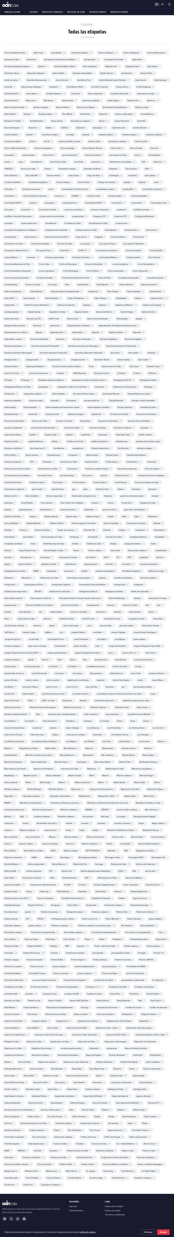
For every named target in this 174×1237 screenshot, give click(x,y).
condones (122, 210)
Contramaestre (132, 230)
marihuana (82, 762)
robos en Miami (154, 1062)
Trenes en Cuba (61, 1144)
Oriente (68, 885)
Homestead (160, 530)
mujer (142, 823)
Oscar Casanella (131, 885)
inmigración (11, 585)
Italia (8, 619)
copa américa (31, 237)
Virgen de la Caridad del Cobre (115, 1157)
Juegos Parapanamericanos (88, 653)
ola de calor (151, 871)
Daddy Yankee (35, 312)
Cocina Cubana (64, 182)
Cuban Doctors (158, 298)
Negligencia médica (146, 851)
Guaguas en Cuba (149, 503)
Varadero (55, 1151)
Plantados (118, 939)
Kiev (86, 660)
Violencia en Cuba (60, 1157)
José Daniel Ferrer (57, 639)
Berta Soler (86, 114)
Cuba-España (31, 298)
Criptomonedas (134, 257)
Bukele (50, 128)
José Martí (102, 639)
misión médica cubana (128, 810)
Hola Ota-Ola (90, 530)
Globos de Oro (11, 496)
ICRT (130, 557)
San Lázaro (61, 1082)
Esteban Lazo (123, 441)
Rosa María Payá (98, 1069)
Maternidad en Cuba (116, 769)
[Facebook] (4, 1218)
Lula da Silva (126, 741)
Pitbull (103, 939)
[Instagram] (17, 1218)
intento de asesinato (141, 591)
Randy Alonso (104, 1001)
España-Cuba (52, 435)
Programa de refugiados (76, 980)
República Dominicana (43, 1048)
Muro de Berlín (12, 837)
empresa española (13, 400)
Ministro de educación (43, 810)
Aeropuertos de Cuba (115, 59)
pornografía (98, 953)
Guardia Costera (69, 510)
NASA (54, 851)
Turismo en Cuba (100, 1144)
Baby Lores (32, 100)
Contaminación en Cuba (87, 230)
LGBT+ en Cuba (49, 700)
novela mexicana (34, 871)
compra (33, 203)
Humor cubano (96, 550)
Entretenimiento (13, 414)
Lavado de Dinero (158, 673)
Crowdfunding (11, 285)
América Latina (12, 12)
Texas (132, 1123)
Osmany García (154, 885)
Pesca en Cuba (32, 939)
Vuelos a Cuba (89, 1164)
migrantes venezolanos (61, 796)
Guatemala (90, 510)
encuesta (55, 400)
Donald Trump (154, 366)
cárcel (48, 141)
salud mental (139, 1076)
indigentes (52, 571)
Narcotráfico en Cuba (34, 851)
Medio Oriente (76, 775)
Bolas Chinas (58, 121)
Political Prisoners (34, 953)
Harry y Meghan (12, 523)
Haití (138, 516)
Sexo (72, 1110)
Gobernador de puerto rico (85, 496)
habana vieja (73, 516)
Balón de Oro (134, 100)
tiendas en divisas (14, 1130)
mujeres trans (52, 830)
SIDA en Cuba (140, 1110)
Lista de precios (51, 721)
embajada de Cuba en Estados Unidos (90, 380)
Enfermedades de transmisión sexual (63, 407)
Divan (92, 366)
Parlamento (92, 905)
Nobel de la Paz (81, 864)
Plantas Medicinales (140, 939)
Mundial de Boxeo (152, 830)
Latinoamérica (117, 673)
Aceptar (163, 1232)
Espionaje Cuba (124, 435)
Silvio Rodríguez (12, 1116)
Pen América (127, 926)
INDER (37, 571)
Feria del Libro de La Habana (18, 475)
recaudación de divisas (107, 1007)
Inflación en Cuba (157, 571)
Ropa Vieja (77, 1069)
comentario (10, 196)
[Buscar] (169, 4)
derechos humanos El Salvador (46, 346)
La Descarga (11, 666)
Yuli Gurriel (10, 1185)
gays (86, 489)
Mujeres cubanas (29, 830)
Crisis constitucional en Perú (18, 264)
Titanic (58, 1130)
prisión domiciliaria (136, 973)
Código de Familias (107, 182)
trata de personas (37, 1144)
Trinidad (81, 1144)
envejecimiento (53, 414)
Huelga (114, 544)
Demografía (123, 319)
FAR (33, 462)
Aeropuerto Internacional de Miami (61, 59)
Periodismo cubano (14, 932)
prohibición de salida (104, 980)
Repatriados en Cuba (61, 1042)
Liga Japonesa (114, 714)
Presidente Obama (13, 973)
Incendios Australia (149, 564)
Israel (152, 612)
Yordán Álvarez (76, 1178)
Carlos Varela (137, 148)
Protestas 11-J (94, 987)
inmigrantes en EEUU (35, 585)
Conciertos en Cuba (48, 210)
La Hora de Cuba (121, 666)
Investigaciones (119, 12)
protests (31, 994)
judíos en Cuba (81, 646)
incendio (110, 564)
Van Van (38, 1151)
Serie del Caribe (101, 1103)
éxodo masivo (33, 455)
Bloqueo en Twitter (14, 121)
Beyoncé (104, 114)
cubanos (104, 305)
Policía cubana (155, 946)
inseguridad (121, 585)
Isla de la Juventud (80, 612)
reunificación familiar (15, 1055)
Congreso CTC (100, 216)
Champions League (68, 169)
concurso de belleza (74, 210)
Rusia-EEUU (30, 1076)
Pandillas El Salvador (102, 898)
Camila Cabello (12, 135)
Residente (94, 1048)
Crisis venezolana (117, 271)
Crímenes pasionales (55, 257)
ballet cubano (114, 100)
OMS (53, 878)
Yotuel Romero (120, 1178)
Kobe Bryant (121, 660)
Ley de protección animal (54, 694)
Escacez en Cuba (41, 421)
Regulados (145, 1021)
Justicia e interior (13, 660)
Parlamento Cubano (114, 905)
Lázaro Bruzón (12, 680)
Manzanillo (89, 755)
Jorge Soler (34, 639)
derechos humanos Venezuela (54, 353)
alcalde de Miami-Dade (65, 66)
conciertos (27, 210)
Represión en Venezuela (146, 1042)
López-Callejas (73, 728)
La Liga (139, 666)
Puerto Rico (116, 994)
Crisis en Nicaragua (69, 264)
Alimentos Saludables (83, 73)
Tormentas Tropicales (15, 1137)
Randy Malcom (124, 1001)
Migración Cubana (156, 789)
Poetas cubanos (132, 946)
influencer (9, 578)
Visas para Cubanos (146, 1157)
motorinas (10, 823)
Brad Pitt (142, 121)
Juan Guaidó (61, 646)
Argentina (55, 87)
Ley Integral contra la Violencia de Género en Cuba (120, 694)
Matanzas (93, 769)
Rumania (118, 1069)
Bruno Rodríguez (13, 128)
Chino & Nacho (11, 175)
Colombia (10, 189)
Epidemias (98, 414)
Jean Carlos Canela (151, 626)
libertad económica (74, 707)
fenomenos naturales (128, 469)
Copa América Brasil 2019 (57, 237)
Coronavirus (139, 237)
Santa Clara (54, 1089)
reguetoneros (63, 1021)
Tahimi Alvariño (80, 1116)
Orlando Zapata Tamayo (105, 885)
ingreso (103, 578)
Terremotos (115, 1123)
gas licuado (39, 489)
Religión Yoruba (12, 1042)
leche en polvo (53, 680)
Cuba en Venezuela (14, 291)
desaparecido (33, 360)
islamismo (102, 612)
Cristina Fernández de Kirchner (77, 278)
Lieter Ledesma (92, 714)
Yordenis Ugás (98, 1178)
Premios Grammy (124, 960)
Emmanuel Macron (112, 394)
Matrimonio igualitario (143, 769)
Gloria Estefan (32, 496)
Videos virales (150, 1151)
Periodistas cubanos (75, 932)
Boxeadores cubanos (82, 121)
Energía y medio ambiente (144, 400)
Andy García (141, 80)
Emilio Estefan (59, 394)
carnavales (10, 155)
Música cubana (72, 837)
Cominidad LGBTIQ (13, 203)
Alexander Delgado (36, 73)
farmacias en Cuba (69, 462)
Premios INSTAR (147, 960)
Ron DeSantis (58, 1069)
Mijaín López (131, 796)
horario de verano (115, 537)
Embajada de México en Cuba (18, 387)
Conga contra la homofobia (53, 216)
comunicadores (70, 203)
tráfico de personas (139, 1137)
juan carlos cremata (38, 646)
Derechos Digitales (135, 339)
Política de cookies (113, 1211)
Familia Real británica (137, 455)
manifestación (11, 755)
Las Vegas (78, 673)
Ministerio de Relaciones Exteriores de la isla (108, 803)
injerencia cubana (149, 578)
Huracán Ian (27, 557)
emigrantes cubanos (35, 394)
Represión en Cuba (88, 1042)
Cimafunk (133, 175)
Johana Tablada (119, 632)
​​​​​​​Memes (106, 775)
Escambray (86, 421)
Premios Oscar (38, 966)
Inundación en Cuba (159, 598)
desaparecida (12, 360)
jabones (48, 619)
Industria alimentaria (106, 571)
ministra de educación (15, 810)
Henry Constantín (112, 523)
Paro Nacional (11, 912)
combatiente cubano (106, 189)
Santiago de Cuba (117, 1089)
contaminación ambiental (57, 230)
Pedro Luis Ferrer (91, 919)
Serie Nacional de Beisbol (129, 1103)
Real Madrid (10, 1007)
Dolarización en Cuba (113, 366)
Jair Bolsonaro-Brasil (15, 626)
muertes (86, 823)
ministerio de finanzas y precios (66, 803)
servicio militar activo (52, 1110)
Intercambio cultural (14, 598)
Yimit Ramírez (128, 1171)
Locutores (38, 728)
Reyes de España (94, 1055)
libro (39, 714)
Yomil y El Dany (54, 1178)
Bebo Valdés (11, 114)
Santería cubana (93, 1089)
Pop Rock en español (76, 953)
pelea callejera (156, 919)
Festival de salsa (37, 482)
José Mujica (120, 639)
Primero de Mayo (111, 973)
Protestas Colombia (119, 987)
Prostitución (158, 980)
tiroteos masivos (38, 1130)
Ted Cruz (9, 1123)
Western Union (32, 1171)
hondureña (94, 537)
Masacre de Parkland (44, 769)
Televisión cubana (64, 1123)
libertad (84, 700)
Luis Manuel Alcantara (15, 741)
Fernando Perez (46, 475)
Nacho (110, 844)
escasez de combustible (140, 421)
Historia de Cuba (43, 530)
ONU (88, 878)
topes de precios (117, 1130)
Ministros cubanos (70, 810)
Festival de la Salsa (14, 482)
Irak (148, 605)
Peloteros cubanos (61, 926)
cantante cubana (107, 135)
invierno (111, 605)
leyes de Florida (13, 700)
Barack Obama (63, 107)
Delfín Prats (55, 319)
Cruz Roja (53, 285)
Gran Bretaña (28, 503)
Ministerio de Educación (32, 803)
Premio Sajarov (79, 960)
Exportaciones (54, 455)
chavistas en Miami (93, 169)
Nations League (72, 851)
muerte (70, 823)
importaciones (91, 564)
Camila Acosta (119, 128)
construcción (122, 223)
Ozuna (30, 891)
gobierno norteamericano (133, 496)
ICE (118, 557)
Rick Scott (138, 1055)
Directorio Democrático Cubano (67, 366)
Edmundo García (102, 373)
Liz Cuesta (105, 721)
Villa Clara (10, 1157)
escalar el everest (65, 421)
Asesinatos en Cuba (147, 94)
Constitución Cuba (73, 223)
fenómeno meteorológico (98, 469)
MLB (24, 816)
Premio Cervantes (36, 960)
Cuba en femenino (150, 285)
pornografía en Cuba (121, 953)
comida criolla (94, 196)
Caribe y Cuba (95, 141)
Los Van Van (159, 728)
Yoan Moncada (12, 1178)
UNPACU (23, 1151)
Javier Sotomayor (72, 626)
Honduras (76, 537)
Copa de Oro (82, 237)
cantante (87, 135)
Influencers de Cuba (50, 578)
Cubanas (88, 305)
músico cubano (27, 844)
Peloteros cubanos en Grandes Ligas (96, 926)
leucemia (110, 687)
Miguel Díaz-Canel (108, 796)
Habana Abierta (52, 516)
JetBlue (49, 632)
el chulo (137, 373)
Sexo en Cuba (89, 1110)
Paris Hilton (74, 905)
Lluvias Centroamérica (15, 728)
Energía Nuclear (117, 400)
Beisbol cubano (48, 114)
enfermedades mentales (99, 407)
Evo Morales (124, 448)
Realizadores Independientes (60, 1007)
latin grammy (97, 673)
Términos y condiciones (115, 1215)
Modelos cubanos (67, 816)
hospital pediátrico (139, 537)
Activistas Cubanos (81, 53)
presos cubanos (86, 973)
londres (55, 728)
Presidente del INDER (137, 966)
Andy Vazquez (161, 80)
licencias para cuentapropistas (63, 714)
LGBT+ (31, 700)
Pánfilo (123, 898)
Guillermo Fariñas (14, 516)
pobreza (82, 946)
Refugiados (128, 1014)
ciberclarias (74, 175)
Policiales (10, 953)
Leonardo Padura (31, 687)
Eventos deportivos (101, 448)
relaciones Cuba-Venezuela (86, 1035)
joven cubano (140, 639)
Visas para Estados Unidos (17, 1164)
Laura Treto (137, 673)
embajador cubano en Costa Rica (73, 387)
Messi (30, 782)
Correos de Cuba (65, 244)
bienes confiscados (125, 114)
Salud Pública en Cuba (15, 1082)
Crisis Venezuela (142, 271)
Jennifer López (30, 632)
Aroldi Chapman (145, 87)
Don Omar (135, 366)
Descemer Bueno (103, 360)
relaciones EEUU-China (117, 1035)
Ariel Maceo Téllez (76, 87)
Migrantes (10, 796)
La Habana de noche (97, 666)
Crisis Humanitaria (147, 264)
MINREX (90, 810)
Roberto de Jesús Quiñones (76, 1062)
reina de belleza (12, 1028)
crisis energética (122, 264)
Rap (141, 1001)
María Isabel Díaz (40, 762)
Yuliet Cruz (29, 1185)
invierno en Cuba (130, 605)
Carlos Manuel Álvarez (93, 148)
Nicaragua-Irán (159, 857)
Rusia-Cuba (11, 1076)
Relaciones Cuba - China (108, 1028)
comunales (50, 203)
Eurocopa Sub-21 (39, 448)
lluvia (133, 721)
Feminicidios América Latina (18, 469)
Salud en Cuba (118, 1076)
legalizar (102, 680)
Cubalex (139, 298)
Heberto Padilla (58, 523)
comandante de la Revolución (75, 189)
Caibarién (81, 128)
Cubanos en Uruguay (153, 305)
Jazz (90, 626)
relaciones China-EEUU (78, 1028)
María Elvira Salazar (14, 762)
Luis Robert (90, 741)
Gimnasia (137, 489)
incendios (128, 564)
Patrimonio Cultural (146, 912)
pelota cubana (37, 926)
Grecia (112, 503)
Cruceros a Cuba (33, 285)
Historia (24, 530)
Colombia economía (32, 189)
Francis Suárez (101, 482)
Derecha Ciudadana (40, 339)
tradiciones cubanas (64, 1137)
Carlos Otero (117, 148)
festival (104, 475)
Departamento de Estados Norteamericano (119, 326)
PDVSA (41, 919)
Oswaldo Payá (12, 891)
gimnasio (153, 489)
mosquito (122, 816)
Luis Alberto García (121, 735)
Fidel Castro (59, 482)
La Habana (74, 666)
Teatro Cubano (152, 1116)
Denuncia (38, 326)
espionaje (104, 435)
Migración (77, 789)
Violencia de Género (33, 1157)
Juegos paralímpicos (58, 653)
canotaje (71, 135)
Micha (158, 782)
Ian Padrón (92, 557)
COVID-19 (84, 250)
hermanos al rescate (137, 523)
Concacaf (9, 210)
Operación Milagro (135, 878)
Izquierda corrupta (28, 619)
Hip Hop (8, 530)
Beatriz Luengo (143, 107)
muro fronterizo (34, 837)
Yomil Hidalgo (33, 1178)
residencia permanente (71, 1048)
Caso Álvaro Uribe (59, 162)
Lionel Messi (11, 721)
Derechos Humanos (52, 12)
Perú (162, 932)
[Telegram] (24, 1218)
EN (162, 4)
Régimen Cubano (150, 1014)
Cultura (33, 12)
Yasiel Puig (109, 1171)
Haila (125, 516)
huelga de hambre (135, 544)
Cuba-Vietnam (102, 298)
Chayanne (114, 169)
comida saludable (140, 196)
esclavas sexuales (98, 428)
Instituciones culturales (61, 591)
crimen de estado (134, 250)
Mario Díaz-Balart (103, 762)
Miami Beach (121, 782)
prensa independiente (85, 966)
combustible (129, 189)
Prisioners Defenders (15, 980)
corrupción (86, 244)
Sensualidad (57, 1103)
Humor (77, 550)
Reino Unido (53, 1028)
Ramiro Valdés (56, 1001)
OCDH (122, 871)
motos (27, 823)
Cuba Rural (94, 291)
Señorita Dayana (78, 1103)
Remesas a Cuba (35, 1042)
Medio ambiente (54, 775)
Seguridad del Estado (94, 1096)
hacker (112, 516)
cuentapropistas (13, 312)
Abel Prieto (39, 53)
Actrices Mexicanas (157, 53)
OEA (135, 871)
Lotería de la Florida (14, 735)
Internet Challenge (118, 598)
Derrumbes (135, 353)
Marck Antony (129, 755)
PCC (28, 919)
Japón (53, 626)
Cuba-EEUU (10, 298)
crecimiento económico (107, 250)
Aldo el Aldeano (91, 66)
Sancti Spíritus (147, 1082)
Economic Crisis (13, 373)
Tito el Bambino (76, 1130)
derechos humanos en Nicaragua (84, 346)
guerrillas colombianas (135, 510)
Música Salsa (138, 837)
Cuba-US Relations (78, 298)
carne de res (49, 155)
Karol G (46, 660)
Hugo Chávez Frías (28, 550)
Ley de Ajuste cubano (143, 687)
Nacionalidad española (150, 844)
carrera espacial (70, 155)
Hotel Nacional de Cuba (54, 544)
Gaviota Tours (59, 489)
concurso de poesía (101, 210)
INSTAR (39, 591)
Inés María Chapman (132, 571)
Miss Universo (152, 810)
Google (156, 496)
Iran (160, 605)
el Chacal (122, 373)
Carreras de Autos (94, 155)
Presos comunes (62, 973)
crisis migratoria (48, 271)
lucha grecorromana (76, 735)
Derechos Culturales (83, 339)
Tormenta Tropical (141, 1130)
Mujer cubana (159, 823)
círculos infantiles (13, 182)
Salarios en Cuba (51, 1076)
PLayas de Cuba (12, 946)
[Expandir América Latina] (24, 12)
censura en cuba (29, 169)
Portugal (142, 953)
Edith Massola (80, 373)
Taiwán (98, 1116)
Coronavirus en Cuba (14, 244)
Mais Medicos (71, 748)
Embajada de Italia (149, 380)
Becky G (28, 114)
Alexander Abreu (12, 73)
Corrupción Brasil (108, 244)
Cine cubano (152, 175)
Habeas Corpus (94, 516)
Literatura (71, 721)
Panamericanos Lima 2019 (17, 898)
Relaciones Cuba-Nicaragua (140, 1028)
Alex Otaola (153, 66)
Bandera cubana (41, 107)
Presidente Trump (38, 973)
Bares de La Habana (87, 107)
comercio (60, 196)
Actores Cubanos (107, 53)
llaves (120, 721)
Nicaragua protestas (89, 857)
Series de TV (155, 1103)
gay (74, 489)
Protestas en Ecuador (145, 987)
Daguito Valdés (82, 312)
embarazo (101, 387)
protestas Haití (11, 994)
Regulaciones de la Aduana (120, 1021)
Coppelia (100, 237)
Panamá (119, 891)
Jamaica (38, 626)
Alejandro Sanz (133, 66)
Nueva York (68, 871)
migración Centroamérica (102, 789)
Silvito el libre (34, 1116)
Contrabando (111, 230)
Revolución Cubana (42, 1055)
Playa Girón (162, 939)
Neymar (49, 857)
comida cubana (116, 196)
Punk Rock (135, 994)
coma (51, 189)
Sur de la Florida (56, 1116)
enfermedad (11, 407)
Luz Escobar (145, 741)
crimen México (12, 257)
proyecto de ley (51, 994)
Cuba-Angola (114, 291)
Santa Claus (73, 1089)
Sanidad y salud (33, 1089)
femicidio (152, 462)
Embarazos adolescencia (125, 387)
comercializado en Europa (36, 196)
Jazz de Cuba (106, 626)
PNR (68, 946)
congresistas (79, 216)
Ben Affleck (68, 114)
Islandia (118, 612)
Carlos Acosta (142, 141)
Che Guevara (132, 169)
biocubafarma (148, 114)
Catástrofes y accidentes (122, 162)
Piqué (89, 939)
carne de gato (29, 155)
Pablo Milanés (64, 891)
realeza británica (31, 1007)
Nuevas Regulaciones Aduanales (96, 871)
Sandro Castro (11, 1089)
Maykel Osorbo (32, 775)
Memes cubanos (125, 775)
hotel (34, 544)
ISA (41, 612)
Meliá (92, 775)
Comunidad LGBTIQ (95, 203)
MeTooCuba (46, 782)
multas (96, 830)
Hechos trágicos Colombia (85, 523)
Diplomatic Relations (36, 366)
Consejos (9, 223)
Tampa (112, 1116)
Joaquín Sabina (79, 632)
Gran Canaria (48, 503)
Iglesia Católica (26, 564)
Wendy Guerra (11, 1171)
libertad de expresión (106, 700)
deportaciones (58, 332)
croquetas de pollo (156, 278)
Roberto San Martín (130, 1062)
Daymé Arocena (12, 319)
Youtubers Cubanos (144, 1178)
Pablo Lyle (45, 891)
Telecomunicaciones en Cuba (34, 1123)
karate (32, 660)
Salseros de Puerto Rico (78, 1076)
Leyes (154, 694)
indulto (85, 571)
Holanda (108, 530)
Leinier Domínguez (122, 680)
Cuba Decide (83, 285)
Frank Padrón (122, 482)
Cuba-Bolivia (157, 291)
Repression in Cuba (15, 1048)
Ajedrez (43, 66)
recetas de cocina (134, 1007)
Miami (103, 782)
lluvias (147, 721)
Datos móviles (149, 312)
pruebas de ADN (73, 994)
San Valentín (79, 1082)
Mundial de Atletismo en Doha (122, 830)
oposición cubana (14, 885)
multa (82, 830)
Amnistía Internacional (38, 80)
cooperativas (11, 237)
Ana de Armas (63, 80)
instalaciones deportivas (16, 591)
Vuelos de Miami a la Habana (117, 1164)
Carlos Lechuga (68, 148)
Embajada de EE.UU (124, 380)
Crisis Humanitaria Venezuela (18, 271)
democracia (74, 319)
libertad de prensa (14, 707)
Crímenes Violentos (82, 257)
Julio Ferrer (151, 653)
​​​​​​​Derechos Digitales (109, 339)
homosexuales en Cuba (52, 537)
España (34, 435)
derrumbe (116, 353)
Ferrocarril (88, 475)
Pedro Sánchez (135, 919)
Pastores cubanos (101, 912)
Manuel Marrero (68, 755)
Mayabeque (11, 775)
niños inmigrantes (37, 864)
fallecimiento (93, 455)
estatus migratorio (100, 441)
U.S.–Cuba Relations (126, 1144)
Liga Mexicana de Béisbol (140, 714)
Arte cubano (33, 94)
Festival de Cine (123, 475)
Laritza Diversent (40, 673)
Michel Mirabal (35, 789)
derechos (61, 339)
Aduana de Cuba (12, 59)
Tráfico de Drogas (113, 1137)
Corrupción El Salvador (134, 244)
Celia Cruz (159, 162)
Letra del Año (92, 687)
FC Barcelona (112, 462)
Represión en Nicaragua (116, 1042)
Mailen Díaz (51, 748)
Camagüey (99, 128)
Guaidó (8, 510)
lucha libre (99, 735)
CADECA (65, 128)
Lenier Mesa (159, 680)
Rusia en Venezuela (153, 1069)
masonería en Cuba (71, 769)
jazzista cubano (127, 626)
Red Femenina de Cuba (56, 1014)
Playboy (54, 946)
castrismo (97, 162)
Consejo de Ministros (145, 216)
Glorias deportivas (56, 496)
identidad (144, 557)
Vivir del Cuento (45, 1164)
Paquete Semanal (13, 905)
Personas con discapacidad (139, 932)
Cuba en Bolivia (127, 285)
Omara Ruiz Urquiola (33, 878)
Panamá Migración (140, 891)
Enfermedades (32, 407)
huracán (9, 557)
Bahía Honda (69, 100)
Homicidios (10, 537)
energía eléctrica (93, 400)
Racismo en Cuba (13, 1001)
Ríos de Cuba (25, 1062)
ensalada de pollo (149, 407)
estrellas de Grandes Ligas (149, 441)
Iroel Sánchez (26, 612)
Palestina (84, 891)
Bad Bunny (50, 100)
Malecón (90, 748)
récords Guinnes (12, 1014)
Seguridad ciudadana (66, 1096)
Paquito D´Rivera (36, 905)
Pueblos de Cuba (95, 994)
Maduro (8, 748)
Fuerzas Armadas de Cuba (148, 482)
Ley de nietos (29, 694)
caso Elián (79, 162)
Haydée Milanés (35, 523)
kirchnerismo (102, 660)
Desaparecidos (56, 360)
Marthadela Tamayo (149, 762)
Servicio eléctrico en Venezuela (19, 1110)
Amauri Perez (147, 73)
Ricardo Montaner (118, 1055)
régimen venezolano (15, 1021)
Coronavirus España (41, 244)
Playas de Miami (35, 946)
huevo (154, 544)
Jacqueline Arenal (113, 619)
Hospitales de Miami (14, 544)
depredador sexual (14, 339)
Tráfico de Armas (89, 1137)
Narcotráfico (11, 851)
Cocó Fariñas (85, 182)
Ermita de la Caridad (120, 414)
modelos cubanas (43, 816)
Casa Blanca (37, 162)
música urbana (159, 837)
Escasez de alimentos (110, 421)
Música (53, 837)
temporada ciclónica (91, 1123)
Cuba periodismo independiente (66, 291)
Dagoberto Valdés (59, 312)
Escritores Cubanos (124, 428)
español (70, 435)
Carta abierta (155, 155)
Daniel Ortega (128, 312)
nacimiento (126, 844)
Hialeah (158, 523)
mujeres (9, 830)
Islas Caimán (135, 612)
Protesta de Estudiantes (68, 987)
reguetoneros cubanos (89, 1021)
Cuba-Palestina (53, 298)
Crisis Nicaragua (71, 271)
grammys (9, 503)
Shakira (106, 1110)
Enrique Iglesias (125, 407)
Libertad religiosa (99, 707)
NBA (127, 851)
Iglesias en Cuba (50, 564)
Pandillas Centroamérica (73, 898)
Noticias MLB (12, 871)
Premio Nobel (58, 960)
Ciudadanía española (39, 182)
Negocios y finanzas (15, 857)
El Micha (153, 373)
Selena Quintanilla (13, 1103)
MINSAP (106, 810)
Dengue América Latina (15, 326)
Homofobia (29, 537)
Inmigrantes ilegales (62, 585)
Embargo (149, 387)
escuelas (146, 428)
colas (158, 182)
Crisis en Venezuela (95, 264)
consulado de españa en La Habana (21, 230)
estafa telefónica (36, 441)
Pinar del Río (71, 939)
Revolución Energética (69, 1055)
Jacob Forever (90, 619)
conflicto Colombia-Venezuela (19, 216)
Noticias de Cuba (76, 12)
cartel (8, 162)
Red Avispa (33, 1014)
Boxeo (104, 121)
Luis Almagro (144, 735)
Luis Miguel (72, 741)
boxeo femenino (123, 121)
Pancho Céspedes (46, 898)
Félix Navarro (133, 462)
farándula (48, 462)
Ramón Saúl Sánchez (80, 1001)
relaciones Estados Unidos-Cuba (151, 1035)
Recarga (85, 1007)
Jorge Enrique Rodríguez (145, 632)
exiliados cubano (146, 448)
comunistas (138, 203)
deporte (97, 332)
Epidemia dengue (77, 414)
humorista (116, 550)
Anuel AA (9, 87)
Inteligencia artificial (89, 591)
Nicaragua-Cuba (114, 857)
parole (30, 912)
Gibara (122, 489)
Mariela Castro (63, 762)
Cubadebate (122, 298)
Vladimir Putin (67, 1164)
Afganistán (138, 59)
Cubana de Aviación (67, 305)
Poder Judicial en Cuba (106, 946)
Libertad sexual (123, 707)
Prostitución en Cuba (14, 987)
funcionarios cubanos (15, 489)
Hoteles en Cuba (95, 544)
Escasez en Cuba (73, 428)
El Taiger (9, 380)
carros (138, 155)
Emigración (11, 394)
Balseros (153, 100)
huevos (8, 550)
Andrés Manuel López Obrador (114, 80)
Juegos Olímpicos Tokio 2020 (148, 646)
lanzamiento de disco (15, 673)
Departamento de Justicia (16, 332)
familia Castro (113, 455)
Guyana (33, 516)
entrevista (33, 414)
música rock (118, 837)
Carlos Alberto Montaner (16, 148)
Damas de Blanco (105, 312)
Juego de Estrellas (118, 646)
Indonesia (69, 571)
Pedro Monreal (113, 919)
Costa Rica (66, 250)
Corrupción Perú (45, 250)
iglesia (8, 564)
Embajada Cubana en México (52, 380)
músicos (71, 844)
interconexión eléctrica (41, 598)
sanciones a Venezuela (122, 1082)
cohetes (128, 182)
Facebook (74, 455)
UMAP (8, 1151)
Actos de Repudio (132, 53)
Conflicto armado (143, 210)
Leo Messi (10, 687)
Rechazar (148, 1232)
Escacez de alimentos (147, 414)
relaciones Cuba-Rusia (16, 1035)
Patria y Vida (123, 912)
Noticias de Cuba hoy (147, 864)
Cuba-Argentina (135, 291)
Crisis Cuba (46, 264)
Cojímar (143, 182)
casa (21, 162)
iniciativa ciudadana (124, 578)
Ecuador (62, 373)
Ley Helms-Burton (82, 694)
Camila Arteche (141, 128)
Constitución (51, 223)
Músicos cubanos (91, 844)
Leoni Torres (53, 687)
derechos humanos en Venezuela (122, 346)
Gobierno (109, 496)
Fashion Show (92, 462)
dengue (140, 319)
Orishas (83, 885)
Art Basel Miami (12, 94)
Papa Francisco (141, 898)
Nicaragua (66, 857)
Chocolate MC (33, 175)
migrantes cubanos (33, 796)
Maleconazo (108, 748)
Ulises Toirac (150, 1144)
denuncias (56, 326)
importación (71, 564)
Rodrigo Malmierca (14, 1069)
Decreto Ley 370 (35, 319)
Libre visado (144, 707)
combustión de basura (153, 189)
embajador (44, 387)
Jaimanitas (159, 619)
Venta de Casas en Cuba (78, 1151)
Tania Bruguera (130, 1116)
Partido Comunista (51, 912)
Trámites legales (13, 1144)
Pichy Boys (52, 939)
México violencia (83, 782)
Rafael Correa (35, 1001)
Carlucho (155, 148)
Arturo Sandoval (96, 94)
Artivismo (76, 94)
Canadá (31, 135)
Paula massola (12, 919)
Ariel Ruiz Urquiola (100, 87)
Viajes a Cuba (129, 1151)
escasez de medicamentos (44, 428)
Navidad (113, 851)
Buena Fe (34, 128)
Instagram (139, 585)
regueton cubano (41, 1021)
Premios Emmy (101, 960)
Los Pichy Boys (115, 728)
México (64, 782)
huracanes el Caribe (69, 557)
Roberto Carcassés (48, 1062)
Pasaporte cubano (76, 912)
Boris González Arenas (15, 53)
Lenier (142, 680)
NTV (52, 871)
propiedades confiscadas (133, 980)
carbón (33, 141)
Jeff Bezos (10, 632)
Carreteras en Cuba (118, 155)
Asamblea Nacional (121, 94)
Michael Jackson (13, 789)
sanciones (98, 1082)
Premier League (12, 960)
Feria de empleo (153, 469)
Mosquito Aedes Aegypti (145, 816)
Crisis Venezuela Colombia (17, 278)
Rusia (133, 1069)
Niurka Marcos (59, 864)
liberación (68, 700)
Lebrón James (33, 680)
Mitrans (9, 816)
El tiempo (26, 380)
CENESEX (9, 169)
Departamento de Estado (80, 326)
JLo (62, 632)
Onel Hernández (70, 878)
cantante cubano (131, 135)
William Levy (53, 1171)
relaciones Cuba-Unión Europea (50, 1035)
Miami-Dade (141, 782)
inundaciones (12, 605)
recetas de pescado (159, 1007)
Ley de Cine (10, 694)
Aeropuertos (91, 59)
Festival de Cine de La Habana (152, 475)
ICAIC (107, 557)
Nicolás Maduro (13, 864)
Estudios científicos (14, 448)
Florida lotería (79, 482)
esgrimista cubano (13, 435)
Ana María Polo (85, 80)
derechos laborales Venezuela (90, 353)
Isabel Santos (57, 612)
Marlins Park (126, 762)
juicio (112, 653)
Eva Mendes (60, 448)
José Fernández (82, 639)
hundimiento (162, 550)
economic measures (40, 373)
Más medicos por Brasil (16, 769)
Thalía (145, 1123)
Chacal (48, 169)
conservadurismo (30, 223)
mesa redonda (12, 782)
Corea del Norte (119, 237)
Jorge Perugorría (13, 639)
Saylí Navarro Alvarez (15, 1096)
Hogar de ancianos (68, 530)
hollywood (141, 530)
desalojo (153, 353)
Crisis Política (94, 271)
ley (124, 687)
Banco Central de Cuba (15, 107)
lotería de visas (38, 735)
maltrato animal (129, 748)
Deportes (138, 332)
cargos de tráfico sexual (70, 141)
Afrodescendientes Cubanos (18, 66)
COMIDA (76, 196)
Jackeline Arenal (67, 619)
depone (39, 332)
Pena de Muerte (148, 926)
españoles (86, 435)
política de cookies (88, 1232)
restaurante (112, 1048)
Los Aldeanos (94, 728)
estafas (56, 441)
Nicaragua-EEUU (137, 857)
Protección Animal (40, 987)
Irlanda (8, 612)
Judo (99, 646)
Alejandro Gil (112, 66)
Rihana (8, 1062)
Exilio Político (12, 455)
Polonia (55, 953)
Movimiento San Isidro (48, 823)
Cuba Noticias (37, 291)
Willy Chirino (73, 1171)
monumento (88, 816)
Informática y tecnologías (80, 578)
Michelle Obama (57, 789)
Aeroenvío (32, 59)
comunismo (118, 203)
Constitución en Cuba (99, 223)
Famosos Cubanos (14, 462)
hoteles (76, 544)
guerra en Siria (110, 510)
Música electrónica (96, 837)
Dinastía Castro (12, 366)
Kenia (73, 660)
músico (8, 844)
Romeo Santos (37, 1069)
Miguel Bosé (85, 796)
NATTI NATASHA (94, 851)
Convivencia (152, 230)
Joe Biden (99, 632)
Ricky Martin (156, 1055)
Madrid (162, 741)
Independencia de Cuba (15, 571)
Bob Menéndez (37, 121)
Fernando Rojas (68, 475)
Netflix (35, 857)
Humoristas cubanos (139, 550)
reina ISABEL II (34, 1028)
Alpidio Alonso (107, 73)
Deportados (79, 332)
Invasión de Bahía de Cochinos (40, 605)
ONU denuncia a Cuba (109, 878)
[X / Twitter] (11, 1218)
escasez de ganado (14, 428)
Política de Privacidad (114, 1206)
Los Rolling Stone (138, 728)
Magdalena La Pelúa (29, 748)
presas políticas (111, 966)
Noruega (100, 864)
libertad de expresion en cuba (137, 700)
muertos (103, 823)
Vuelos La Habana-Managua (150, 1164)
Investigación (94, 605)
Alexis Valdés (59, 73)
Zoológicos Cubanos (51, 1185)
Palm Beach (102, 891)
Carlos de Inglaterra (44, 148)
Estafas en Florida (76, 441)
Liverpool (88, 721)
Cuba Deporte (104, 285)
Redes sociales (82, 1014)
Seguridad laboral (121, 1096)
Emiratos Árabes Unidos (85, 394)
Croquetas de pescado (129, 278)
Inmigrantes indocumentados (93, 585)
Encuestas (72, 400)
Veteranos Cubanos (106, 1151)
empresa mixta (36, 400)
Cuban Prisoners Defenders (37, 305)
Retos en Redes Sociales (137, 1048)
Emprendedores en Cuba (140, 394)
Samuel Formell (41, 1082)
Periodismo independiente (44, 932)
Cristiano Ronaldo (46, 278)
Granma (96, 503)
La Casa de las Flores (144, 660)
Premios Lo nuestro (14, 966)
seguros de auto (144, 1096)
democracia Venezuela (99, 319)
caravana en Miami (13, 141)
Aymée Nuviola (12, 100)
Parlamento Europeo (141, 905)
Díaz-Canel (144, 360)
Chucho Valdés (54, 175)
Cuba (68, 285)
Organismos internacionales (44, 885)
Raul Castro (157, 1001)
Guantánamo (47, 510)
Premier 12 (159, 953)
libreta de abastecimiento (17, 714)
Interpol (138, 598)
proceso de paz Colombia (45, 980)
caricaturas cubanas (118, 141)
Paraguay (56, 905)
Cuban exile (11, 305)
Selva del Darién (36, 1103)
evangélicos (78, 448)
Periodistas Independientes (105, 932)
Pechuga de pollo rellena (64, 919)
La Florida (55, 666)
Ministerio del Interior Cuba (149, 803)
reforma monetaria (106, 1014)
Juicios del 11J (130, 653)
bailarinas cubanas (91, 100)
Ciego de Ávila (95, 175)
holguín (124, 530)
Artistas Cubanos (55, 94)
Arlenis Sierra (123, 87)
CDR (144, 162)
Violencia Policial (85, 1157)
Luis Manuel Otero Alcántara (46, 741)
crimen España (156, 250)
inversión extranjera (71, 605)
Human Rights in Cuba (55, 550)
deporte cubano (118, 332)
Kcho (60, 660)
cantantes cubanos (155, 135)
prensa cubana (61, 966)
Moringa (106, 816)
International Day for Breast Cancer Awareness (81, 598)
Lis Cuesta (31, 721)
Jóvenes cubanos (13, 646)
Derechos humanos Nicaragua (19, 353)
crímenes (33, 257)
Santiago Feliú (140, 1089)
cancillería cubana (51, 135)
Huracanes (46, 557)
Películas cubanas (13, 926)
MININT (9, 803)
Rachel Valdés (154, 994)
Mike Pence (150, 796)
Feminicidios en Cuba (49, 469)
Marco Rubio (150, 755)
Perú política (11, 939)
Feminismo (73, 469)
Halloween (153, 516)
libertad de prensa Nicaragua (44, 707)
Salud (100, 1076)
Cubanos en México (126, 305)
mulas (69, 830)
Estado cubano (146, 435)
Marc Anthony (108, 755)
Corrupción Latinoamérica (17, 250)
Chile (148, 169)
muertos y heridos (123, 823)
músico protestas (51, 844)
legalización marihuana (79, 680)
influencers (27, 578)
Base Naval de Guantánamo (116, 107)
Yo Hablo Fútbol (150, 1171)
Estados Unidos (97, 12)
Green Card (128, 503)
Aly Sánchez (127, 73)
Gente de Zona (104, 489)
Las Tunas (61, 673)
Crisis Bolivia (155, 257)
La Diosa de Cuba (33, 666)
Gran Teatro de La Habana (72, 503)
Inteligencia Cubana (115, 591)
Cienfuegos (115, 175)
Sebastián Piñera (40, 1096)
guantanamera (26, 510)
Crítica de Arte (105, 278)
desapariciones (79, 360)
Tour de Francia (40, 1137)
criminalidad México (109, 257)
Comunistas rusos (160, 203)
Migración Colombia (131, 789)
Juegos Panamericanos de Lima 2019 (22, 653)
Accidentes (58, 53)
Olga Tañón (10, 878)
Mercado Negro (148, 775)
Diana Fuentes (125, 360)
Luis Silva (107, 741)
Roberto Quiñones (105, 1062)
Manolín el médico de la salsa (39, 755)
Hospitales (161, 537)
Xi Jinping (91, 1171)
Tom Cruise (96, 1130)
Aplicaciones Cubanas (32, 87)
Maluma (149, 748)
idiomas (161, 557)
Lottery (56, 735)
